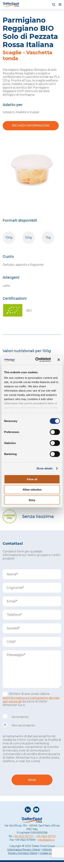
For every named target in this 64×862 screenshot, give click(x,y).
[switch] (55, 432)
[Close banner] (58, 359)
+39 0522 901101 (23, 836)
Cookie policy (48, 853)
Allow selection (32, 489)
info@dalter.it (46, 839)
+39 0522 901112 (46, 836)
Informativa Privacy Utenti (23, 849)
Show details (44, 468)
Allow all (32, 479)
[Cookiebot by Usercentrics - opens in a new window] (37, 359)
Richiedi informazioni (30, 125)
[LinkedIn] (28, 810)
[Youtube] (36, 810)
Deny (32, 499)
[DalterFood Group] (11, 4)
